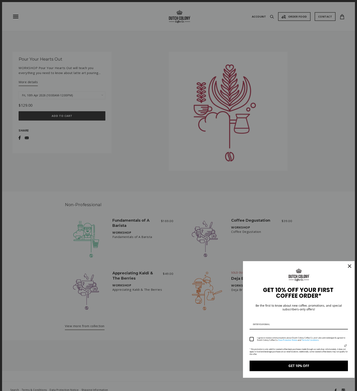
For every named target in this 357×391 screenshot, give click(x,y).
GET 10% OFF (298, 365)
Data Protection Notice (287, 340)
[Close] (350, 266)
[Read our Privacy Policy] (345, 345)
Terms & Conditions (310, 340)
